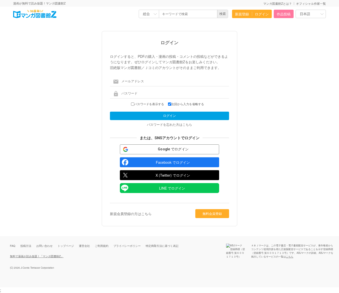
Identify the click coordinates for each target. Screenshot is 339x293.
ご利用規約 (101, 246)
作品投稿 (284, 13)
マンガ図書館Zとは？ (277, 3)
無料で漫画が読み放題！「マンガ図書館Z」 (37, 256)
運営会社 (84, 246)
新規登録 (242, 13)
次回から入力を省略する (187, 104)
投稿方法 (25, 246)
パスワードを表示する (149, 104)
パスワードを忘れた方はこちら (169, 124)
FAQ (12, 246)
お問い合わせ (44, 246)
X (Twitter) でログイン (173, 175)
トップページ (66, 246)
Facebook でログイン (173, 162)
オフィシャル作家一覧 (311, 3)
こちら (289, 256)
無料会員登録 (212, 213)
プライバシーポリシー (127, 246)
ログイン (262, 13)
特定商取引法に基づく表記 (162, 246)
